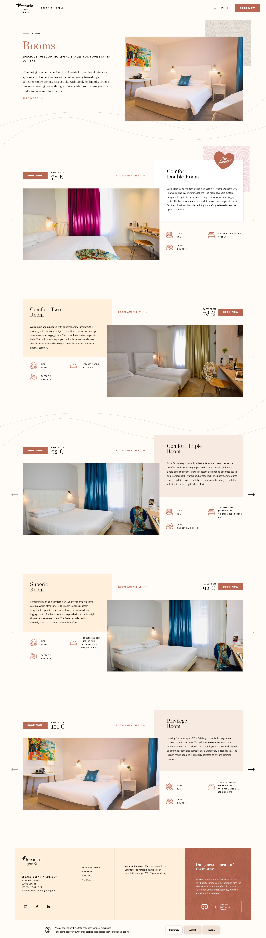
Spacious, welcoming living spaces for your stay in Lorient (67, 58)
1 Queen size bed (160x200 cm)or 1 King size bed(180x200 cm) (90, 643)
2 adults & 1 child (188, 528)
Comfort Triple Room (184, 449)
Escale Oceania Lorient (39, 876)
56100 (25, 883)
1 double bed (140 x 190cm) (229, 235)
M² (180, 237)
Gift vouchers (91, 867)
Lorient (32, 883)
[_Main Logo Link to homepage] (21, 8)
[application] (133, 930)
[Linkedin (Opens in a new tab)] (48, 906)
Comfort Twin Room (46, 312)
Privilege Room (177, 724)
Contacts (88, 879)
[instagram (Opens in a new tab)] (25, 906)
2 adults (182, 249)
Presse (86, 875)
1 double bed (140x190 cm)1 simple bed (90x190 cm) (230, 512)
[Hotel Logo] (30, 865)
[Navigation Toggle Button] (8, 8)
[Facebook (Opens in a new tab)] (37, 906)
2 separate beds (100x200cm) (90, 366)
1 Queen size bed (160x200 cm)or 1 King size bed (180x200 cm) (228, 787)
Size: (179, 233)
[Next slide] (251, 220)
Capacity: (182, 245)
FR (227, 7)
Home (26, 33)
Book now (35, 175)
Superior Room (40, 587)
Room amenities (127, 175)
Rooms (36, 33)
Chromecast (104, 181)
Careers (87, 871)
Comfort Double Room (183, 174)
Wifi (99, 186)
